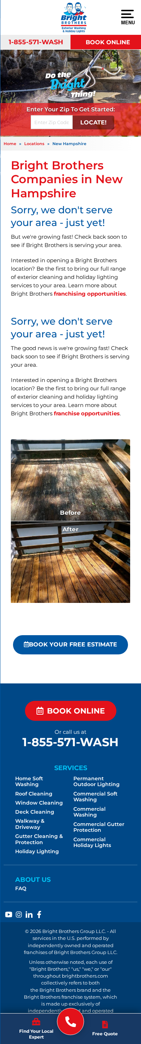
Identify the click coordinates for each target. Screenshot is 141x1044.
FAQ (20, 888)
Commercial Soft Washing (95, 796)
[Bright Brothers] (70, 1021)
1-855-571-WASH (36, 42)
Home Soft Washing (29, 781)
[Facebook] (39, 914)
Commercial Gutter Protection (98, 827)
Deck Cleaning (34, 812)
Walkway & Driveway (29, 824)
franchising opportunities (90, 293)
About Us (33, 879)
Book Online (108, 42)
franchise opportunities (87, 413)
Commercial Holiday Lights (92, 842)
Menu (127, 22)
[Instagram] (18, 914)
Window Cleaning (39, 803)
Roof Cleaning (33, 793)
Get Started (96, 109)
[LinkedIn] (29, 914)
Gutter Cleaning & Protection (39, 839)
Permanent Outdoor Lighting (96, 781)
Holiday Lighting (37, 851)
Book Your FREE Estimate (73, 644)
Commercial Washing (89, 812)
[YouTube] (8, 914)
